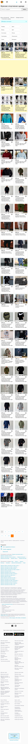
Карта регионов (18, 701)
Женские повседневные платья (4, 656)
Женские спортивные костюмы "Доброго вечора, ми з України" (19, 648)
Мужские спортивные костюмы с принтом (9, 583)
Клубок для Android (19, 719)
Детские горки (4, 672)
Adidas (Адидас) (12, 617)
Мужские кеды (18, 674)
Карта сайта (17, 700)
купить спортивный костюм (7, 604)
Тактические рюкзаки (5, 661)
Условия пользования (17, 713)
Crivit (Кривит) (23, 617)
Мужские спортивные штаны (19, 689)
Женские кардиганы (5, 647)
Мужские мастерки (22, 558)
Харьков (21, 561)
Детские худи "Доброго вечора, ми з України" (19, 662)
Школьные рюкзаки (5, 717)
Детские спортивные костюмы (5, 720)
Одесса (16, 561)
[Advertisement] (14, 13)
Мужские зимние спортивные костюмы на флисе (10, 569)
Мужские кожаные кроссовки (19, 683)
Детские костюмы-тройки (5, 682)
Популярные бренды (19, 705)
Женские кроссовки (19, 640)
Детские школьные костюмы (5, 685)
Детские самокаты (19, 654)
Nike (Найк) (18, 617)
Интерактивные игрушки (4, 713)
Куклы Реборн (4, 700)
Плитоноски (3, 653)
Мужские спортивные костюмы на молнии (9, 573)
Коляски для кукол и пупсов (5, 704)
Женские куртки (4, 640)
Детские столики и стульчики (19, 669)
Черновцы (8, 562)
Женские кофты (4, 659)
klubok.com (2, 2)
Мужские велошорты (21, 557)
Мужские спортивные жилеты (6, 555)
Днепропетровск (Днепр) (16, 562)
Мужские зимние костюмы (6, 576)
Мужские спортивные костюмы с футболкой (9, 580)
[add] (16, 2)
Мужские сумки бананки (18, 693)
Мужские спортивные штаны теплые (8, 572)
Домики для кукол (5, 674)
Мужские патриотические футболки (18, 679)
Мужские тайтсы (14, 558)
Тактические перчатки (17, 686)
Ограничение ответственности (18, 711)
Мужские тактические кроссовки (19, 696)
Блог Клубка (17, 703)
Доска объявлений (5, 17)
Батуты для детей (5, 709)
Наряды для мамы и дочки (19, 652)
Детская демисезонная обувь (19, 666)
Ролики (2, 711)
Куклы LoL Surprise (19, 655)
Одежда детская (4, 679)
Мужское (12, 17)
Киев (12, 561)
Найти (24, 9)
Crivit (7, 615)
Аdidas (2, 615)
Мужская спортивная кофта (17, 554)
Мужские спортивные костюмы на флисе (8, 568)
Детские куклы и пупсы (4, 707)
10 (8, 535)
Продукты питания (5, 701)
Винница (2, 562)
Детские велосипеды (5, 696)
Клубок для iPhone (19, 717)
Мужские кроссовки (19, 672)
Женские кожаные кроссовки (5, 651)
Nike (4, 615)
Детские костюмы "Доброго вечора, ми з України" (5, 677)
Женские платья (4, 645)
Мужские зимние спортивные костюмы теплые (10, 565)
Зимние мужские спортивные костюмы (8, 577)
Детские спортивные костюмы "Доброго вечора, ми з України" (5, 693)
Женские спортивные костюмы (5, 643)
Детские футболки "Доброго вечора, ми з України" (5, 688)
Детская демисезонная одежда (18, 658)
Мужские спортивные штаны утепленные (9, 581)
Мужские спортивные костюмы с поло (8, 584)
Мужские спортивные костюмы (19, 676)
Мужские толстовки (19, 691)
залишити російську (14, 740)
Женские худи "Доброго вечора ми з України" (19, 643)
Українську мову (14, 737)
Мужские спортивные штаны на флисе (8, 557)
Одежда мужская (20, 17)
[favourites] (7, 2)
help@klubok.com (18, 715)
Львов (24, 562)
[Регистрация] (26, 2)
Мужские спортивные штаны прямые (8, 579)
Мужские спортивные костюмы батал (8, 575)
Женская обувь (4, 649)
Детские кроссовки (5, 715)
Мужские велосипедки (5, 558)
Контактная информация (18, 708)
